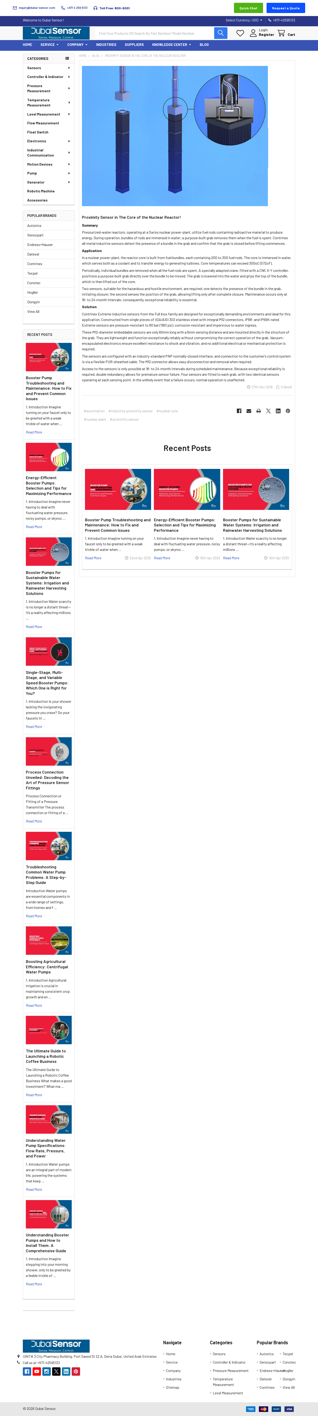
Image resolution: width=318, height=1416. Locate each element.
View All (33, 311)
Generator (35, 182)
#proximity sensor (124, 419)
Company (75, 44)
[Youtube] (37, 1371)
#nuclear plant (95, 419)
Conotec (34, 282)
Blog (204, 44)
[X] (268, 411)
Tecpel (32, 273)
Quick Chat (248, 8)
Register (266, 34)
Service (48, 44)
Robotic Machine (41, 191)
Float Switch (37, 132)
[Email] (249, 411)
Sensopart (35, 235)
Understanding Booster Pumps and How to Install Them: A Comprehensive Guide (47, 1242)
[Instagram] (46, 1371)
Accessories (37, 200)
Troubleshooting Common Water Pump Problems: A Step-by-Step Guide (46, 874)
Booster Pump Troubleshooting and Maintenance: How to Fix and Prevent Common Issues (48, 388)
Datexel (33, 254)
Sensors (34, 68)
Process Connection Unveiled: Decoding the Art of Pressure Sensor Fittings (47, 779)
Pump (32, 173)
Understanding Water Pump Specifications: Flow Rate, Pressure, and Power (46, 1148)
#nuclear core (167, 411)
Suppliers (134, 44)
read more (34, 432)
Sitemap (172, 1387)
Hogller (32, 292)
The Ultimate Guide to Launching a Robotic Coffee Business (46, 1056)
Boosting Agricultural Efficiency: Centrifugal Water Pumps (47, 966)
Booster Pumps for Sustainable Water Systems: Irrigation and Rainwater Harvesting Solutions (47, 583)
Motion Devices (39, 164)
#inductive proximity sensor (130, 411)
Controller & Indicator (45, 77)
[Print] (258, 411)
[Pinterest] (288, 411)
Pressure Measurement (39, 88)
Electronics (36, 141)
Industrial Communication (40, 152)
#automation (94, 411)
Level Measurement (43, 114)
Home (27, 44)
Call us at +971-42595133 (41, 1362)
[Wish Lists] (241, 33)
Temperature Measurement (39, 102)
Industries (106, 44)
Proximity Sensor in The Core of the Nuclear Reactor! (131, 217)
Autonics (34, 225)
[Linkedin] (278, 411)
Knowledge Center (169, 44)
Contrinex (34, 263)
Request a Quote (286, 8)
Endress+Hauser (40, 244)
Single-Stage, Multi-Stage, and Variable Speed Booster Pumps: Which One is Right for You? (47, 683)
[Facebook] (239, 411)
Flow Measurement (43, 123)
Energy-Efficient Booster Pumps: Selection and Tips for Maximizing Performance (48, 485)
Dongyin (33, 302)
